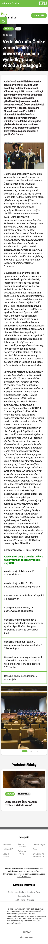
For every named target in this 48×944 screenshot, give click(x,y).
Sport (35, 849)
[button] (3, 20)
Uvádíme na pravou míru (38, 855)
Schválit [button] (27, 932)
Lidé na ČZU (8, 849)
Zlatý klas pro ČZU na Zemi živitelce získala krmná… (21, 803)
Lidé (18, 29)
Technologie (39, 844)
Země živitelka (23, 794)
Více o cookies (26, 937)
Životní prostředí (22, 845)
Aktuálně (8, 29)
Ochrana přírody (22, 852)
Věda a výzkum (6, 855)
